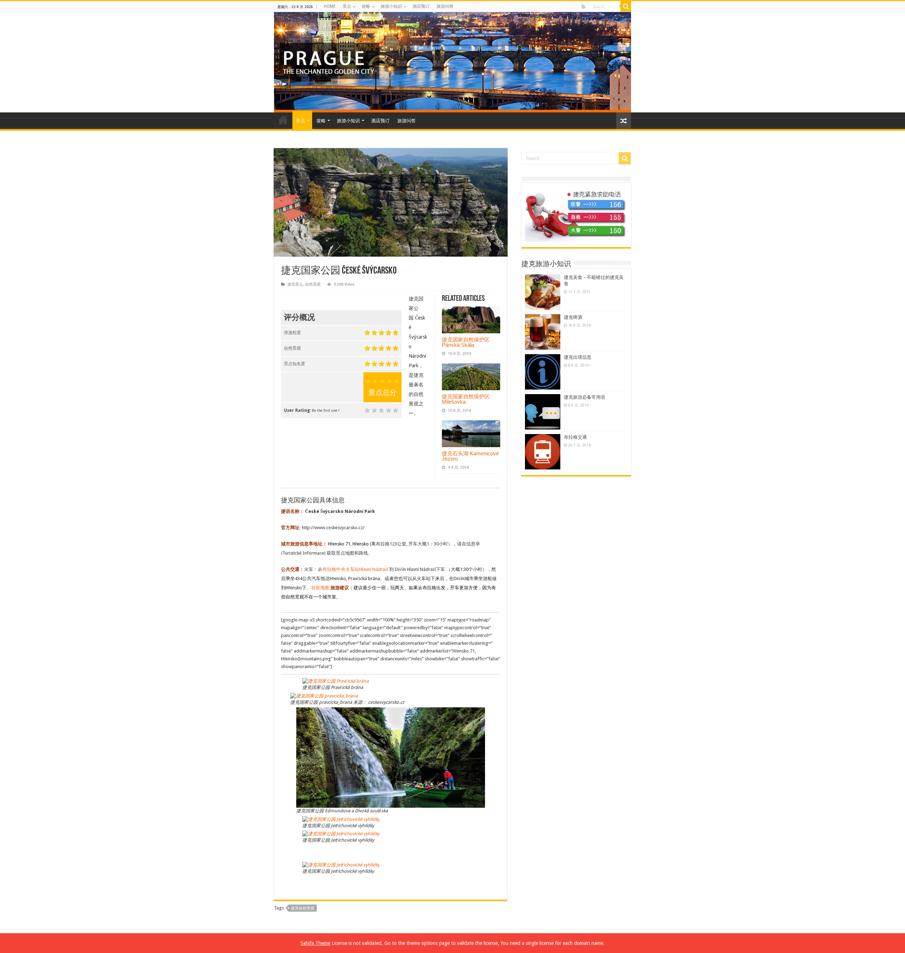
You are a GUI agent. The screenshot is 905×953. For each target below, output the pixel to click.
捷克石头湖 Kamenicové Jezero (470, 456)
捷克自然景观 (302, 908)
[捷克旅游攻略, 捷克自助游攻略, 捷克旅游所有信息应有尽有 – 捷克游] (452, 62)
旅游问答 (445, 6)
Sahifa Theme (315, 943)
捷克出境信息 (577, 357)
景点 (347, 6)
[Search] (625, 6)
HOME (329, 6)
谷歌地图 (320, 587)
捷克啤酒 (573, 317)
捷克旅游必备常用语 (584, 397)
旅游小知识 (391, 6)
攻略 (366, 6)
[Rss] (583, 6)
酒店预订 (421, 6)
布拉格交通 (575, 437)
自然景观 (313, 284)
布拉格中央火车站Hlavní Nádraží (355, 569)
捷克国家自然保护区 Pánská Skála (466, 342)
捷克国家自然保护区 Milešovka (466, 399)
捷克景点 (295, 284)
